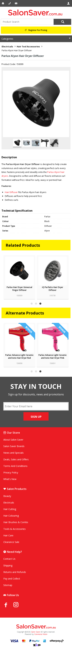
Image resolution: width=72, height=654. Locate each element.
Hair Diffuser (11, 192)
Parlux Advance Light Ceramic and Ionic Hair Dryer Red (19, 356)
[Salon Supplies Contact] (10, 3)
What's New (9, 479)
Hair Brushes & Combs (15, 522)
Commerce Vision (40, 634)
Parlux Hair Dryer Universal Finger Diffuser (19, 289)
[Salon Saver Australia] (36, 626)
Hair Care (8, 535)
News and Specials (13, 452)
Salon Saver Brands (13, 446)
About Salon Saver (13, 439)
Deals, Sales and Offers (16, 459)
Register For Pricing (37, 30)
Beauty (7, 496)
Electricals (8, 502)
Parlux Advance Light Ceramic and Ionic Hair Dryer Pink (53, 356)
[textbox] (27, 22)
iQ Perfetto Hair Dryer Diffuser (52, 289)
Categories (7, 38)
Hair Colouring (11, 515)
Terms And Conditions (15, 466)
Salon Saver (35, 632)
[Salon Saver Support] (16, 3)
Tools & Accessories (14, 528)
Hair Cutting (9, 509)
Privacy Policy (10, 472)
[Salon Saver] (36, 12)
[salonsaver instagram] (18, 605)
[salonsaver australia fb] (8, 605)
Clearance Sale (11, 542)
